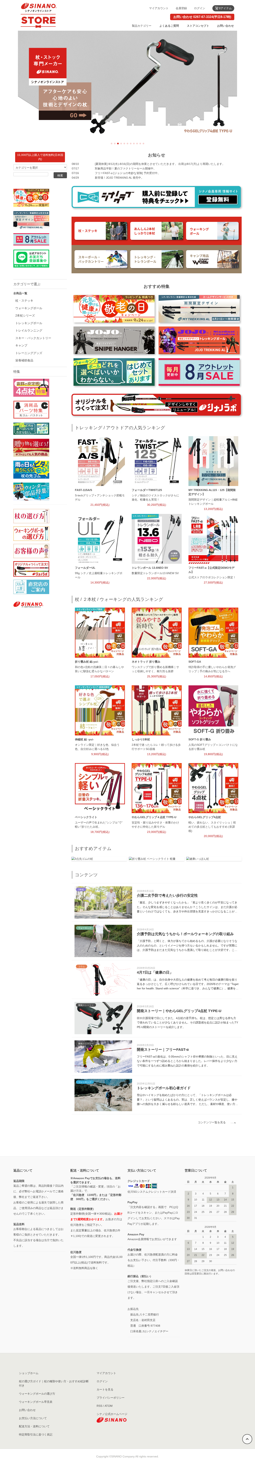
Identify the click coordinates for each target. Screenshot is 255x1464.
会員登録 (181, 8)
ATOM (109, 1405)
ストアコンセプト (198, 25)
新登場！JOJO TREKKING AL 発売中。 (119, 177)
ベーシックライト (86, 817)
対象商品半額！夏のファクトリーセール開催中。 (125, 168)
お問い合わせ (225, 25)
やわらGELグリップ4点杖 (204, 817)
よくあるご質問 (169, 25)
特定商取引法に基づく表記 (35, 1434)
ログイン (199, 8)
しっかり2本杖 (141, 739)
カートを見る (105, 1389)
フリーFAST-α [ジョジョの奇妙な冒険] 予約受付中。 (127, 173)
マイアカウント (159, 8)
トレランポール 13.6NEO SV (150, 567)
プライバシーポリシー (111, 1397)
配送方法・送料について (34, 1426)
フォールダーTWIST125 (147, 490)
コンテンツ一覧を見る (212, 1122)
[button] (111, 143)
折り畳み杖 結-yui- (87, 661)
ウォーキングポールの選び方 (37, 1393)
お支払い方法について (33, 1418)
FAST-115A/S (83, 490)
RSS (99, 1405)
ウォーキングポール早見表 (35, 1401)
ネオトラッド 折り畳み (146, 661)
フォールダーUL (85, 567)
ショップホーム (28, 1373)
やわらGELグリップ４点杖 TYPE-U (154, 817)
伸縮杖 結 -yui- (84, 739)
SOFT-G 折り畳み (199, 739)
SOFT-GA (194, 661)
